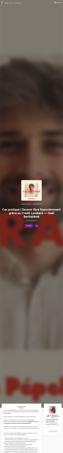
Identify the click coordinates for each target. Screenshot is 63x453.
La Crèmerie (29, 410)
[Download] (37, 226)
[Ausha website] (57, 3)
